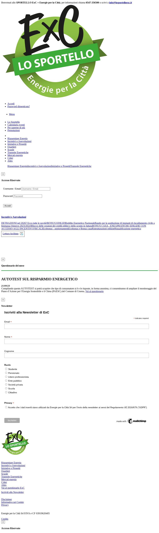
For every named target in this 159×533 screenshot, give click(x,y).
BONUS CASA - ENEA (104, 226)
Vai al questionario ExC (13, 488)
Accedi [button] (10, 103)
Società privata (15, 384)
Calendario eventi (16, 124)
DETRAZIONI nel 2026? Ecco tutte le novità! (24, 223)
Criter (10, 158)
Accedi (8, 206)
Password (8, 196)
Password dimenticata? (18, 106)
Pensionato (13, 373)
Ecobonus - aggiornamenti (55, 228)
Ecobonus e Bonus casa (80, 228)
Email (8, 321)
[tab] (79, 217)
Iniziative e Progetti (16, 144)
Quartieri (11, 147)
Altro (10, 161)
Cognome (9, 351)
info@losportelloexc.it (120, 2)
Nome (8, 336)
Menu (12, 114)
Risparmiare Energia (17, 138)
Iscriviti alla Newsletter (12, 492)
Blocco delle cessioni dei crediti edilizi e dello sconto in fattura (61, 226)
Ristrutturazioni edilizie (103, 228)
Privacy (5, 505)
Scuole (10, 149)
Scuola (11, 388)
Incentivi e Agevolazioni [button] (13, 217)
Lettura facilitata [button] (10, 233)
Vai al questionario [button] (94, 291)
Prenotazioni (13, 130)
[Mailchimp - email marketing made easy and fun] (131, 423)
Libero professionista (18, 377)
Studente (12, 369)
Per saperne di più (16, 127)
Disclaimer (6, 499)
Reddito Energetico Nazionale (80, 223)
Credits (4, 519)
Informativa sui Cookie (12, 502)
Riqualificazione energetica (127, 228)
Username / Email (12, 188)
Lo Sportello (13, 122)
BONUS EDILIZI (56, 223)
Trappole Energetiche (17, 152)
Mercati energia (15, 155)
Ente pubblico (15, 381)
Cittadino (12, 392)
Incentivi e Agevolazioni (19, 141)
